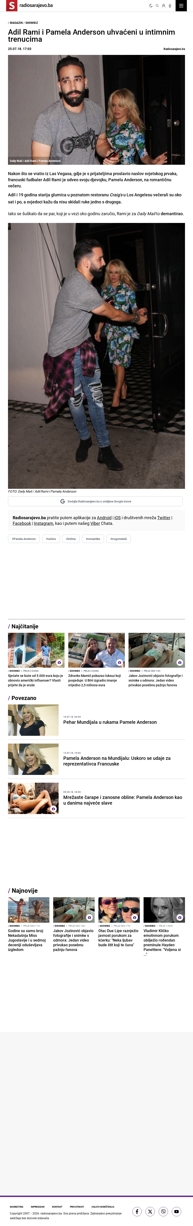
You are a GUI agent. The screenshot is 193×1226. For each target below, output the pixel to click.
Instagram (43, 523)
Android (104, 517)
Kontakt (57, 1206)
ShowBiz (31, 23)
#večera (51, 539)
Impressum (37, 1206)
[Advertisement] (96, 581)
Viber (95, 523)
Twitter (163, 517)
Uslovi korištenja (103, 1206)
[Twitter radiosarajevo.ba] (150, 1211)
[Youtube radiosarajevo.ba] (176, 1211)
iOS (117, 517)
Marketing (16, 1206)
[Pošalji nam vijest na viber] (163, 1211)
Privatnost (77, 1206)
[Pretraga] (157, 6)
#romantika (93, 539)
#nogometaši (118, 539)
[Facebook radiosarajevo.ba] (137, 1211)
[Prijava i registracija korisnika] (164, 5)
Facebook (22, 523)
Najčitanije (25, 626)
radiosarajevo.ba (51, 1213)
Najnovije (25, 890)
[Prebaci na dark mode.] (151, 5)
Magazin (16, 23)
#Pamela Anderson (24, 539)
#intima (71, 539)
